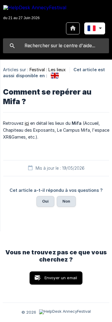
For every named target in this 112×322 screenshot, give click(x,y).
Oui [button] (45, 201)
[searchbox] (56, 46)
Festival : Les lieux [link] (48, 69)
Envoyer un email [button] (61, 277)
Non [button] (66, 201)
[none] (34, 13)
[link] (55, 75)
